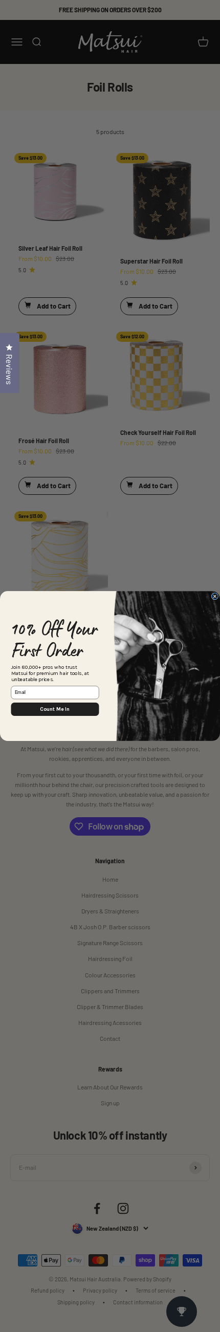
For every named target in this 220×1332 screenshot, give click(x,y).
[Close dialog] (215, 596)
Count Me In (55, 709)
